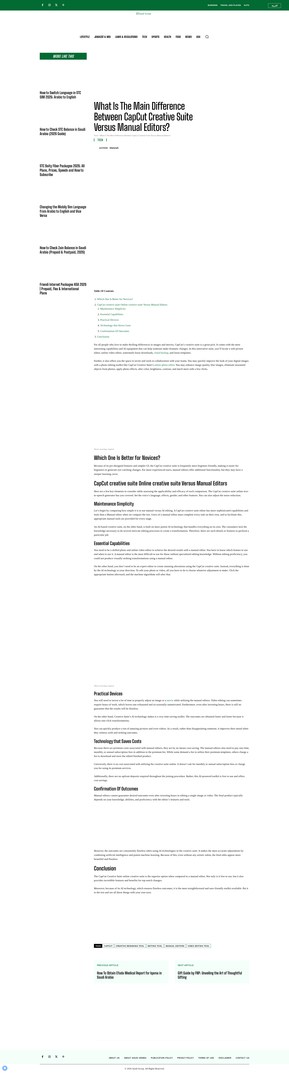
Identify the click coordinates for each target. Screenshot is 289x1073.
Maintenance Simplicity (113, 308)
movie (170, 700)
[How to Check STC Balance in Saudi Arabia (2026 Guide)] (63, 115)
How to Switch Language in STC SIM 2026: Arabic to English (60, 94)
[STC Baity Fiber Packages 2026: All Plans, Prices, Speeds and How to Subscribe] (63, 152)
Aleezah (114, 148)
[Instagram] (49, 5)
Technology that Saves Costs (115, 325)
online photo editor (164, 365)
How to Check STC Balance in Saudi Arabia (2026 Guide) (62, 131)
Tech (96, 135)
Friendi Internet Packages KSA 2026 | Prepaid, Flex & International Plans (63, 288)
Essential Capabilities (111, 314)
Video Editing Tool (199, 946)
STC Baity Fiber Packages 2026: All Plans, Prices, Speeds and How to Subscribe (62, 170)
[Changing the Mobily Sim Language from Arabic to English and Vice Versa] (63, 193)
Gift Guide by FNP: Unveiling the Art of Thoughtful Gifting (210, 975)
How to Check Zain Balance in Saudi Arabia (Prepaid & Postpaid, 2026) (63, 250)
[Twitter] (56, 5)
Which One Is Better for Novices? (115, 299)
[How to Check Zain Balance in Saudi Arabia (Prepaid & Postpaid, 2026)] (63, 234)
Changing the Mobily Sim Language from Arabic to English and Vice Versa (63, 211)
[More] (246, 147)
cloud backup (161, 352)
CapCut (108, 946)
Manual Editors (175, 946)
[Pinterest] (63, 5)
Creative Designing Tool (130, 946)
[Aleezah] (96, 148)
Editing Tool (155, 946)
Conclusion (103, 336)
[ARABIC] (274, 5)
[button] (207, 36)
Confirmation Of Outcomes (114, 331)
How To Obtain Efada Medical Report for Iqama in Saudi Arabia (129, 975)
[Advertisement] (171, 74)
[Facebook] (42, 5)
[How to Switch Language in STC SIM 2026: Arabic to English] (63, 79)
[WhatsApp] (239, 147)
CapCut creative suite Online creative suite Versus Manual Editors (132, 304)
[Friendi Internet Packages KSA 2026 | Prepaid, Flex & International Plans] (63, 270)
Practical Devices (109, 319)
